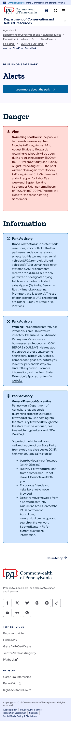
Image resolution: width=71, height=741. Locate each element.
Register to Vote (13, 633)
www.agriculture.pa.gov (35, 518)
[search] (56, 11)
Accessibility (10, 709)
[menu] (64, 11)
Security (33, 713)
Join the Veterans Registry (19, 653)
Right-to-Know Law (15, 690)
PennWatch (10, 683)
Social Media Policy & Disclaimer (20, 716)
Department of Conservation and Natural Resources (29, 21)
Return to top (54, 558)
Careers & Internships (17, 676)
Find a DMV (10, 639)
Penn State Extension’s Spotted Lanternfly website (32, 376)
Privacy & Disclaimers (31, 709)
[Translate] (46, 10)
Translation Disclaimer (14, 713)
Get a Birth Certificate (17, 646)
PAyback (9, 659)
